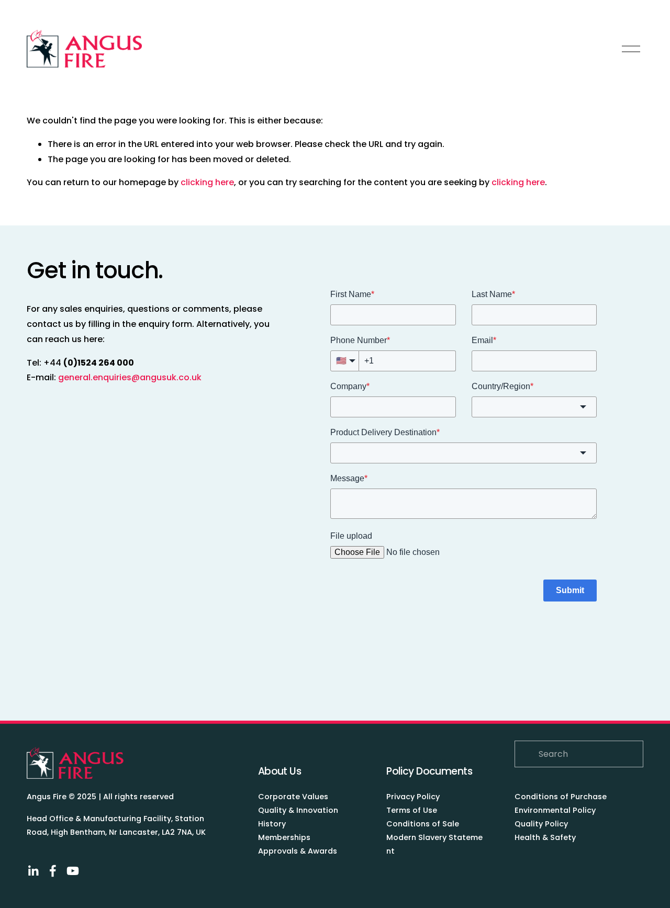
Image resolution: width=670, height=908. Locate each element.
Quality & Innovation (298, 810)
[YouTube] (72, 871)
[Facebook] (53, 871)
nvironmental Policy (557, 810)
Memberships (284, 837)
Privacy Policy (413, 796)
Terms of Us (409, 810)
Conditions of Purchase (561, 796)
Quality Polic (539, 824)
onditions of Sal (423, 824)
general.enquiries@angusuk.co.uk (130, 377)
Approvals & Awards (297, 851)
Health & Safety (545, 837)
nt (390, 851)
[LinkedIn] (33, 871)
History (272, 824)
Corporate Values (293, 796)
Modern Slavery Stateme (434, 837)
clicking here (207, 182)
